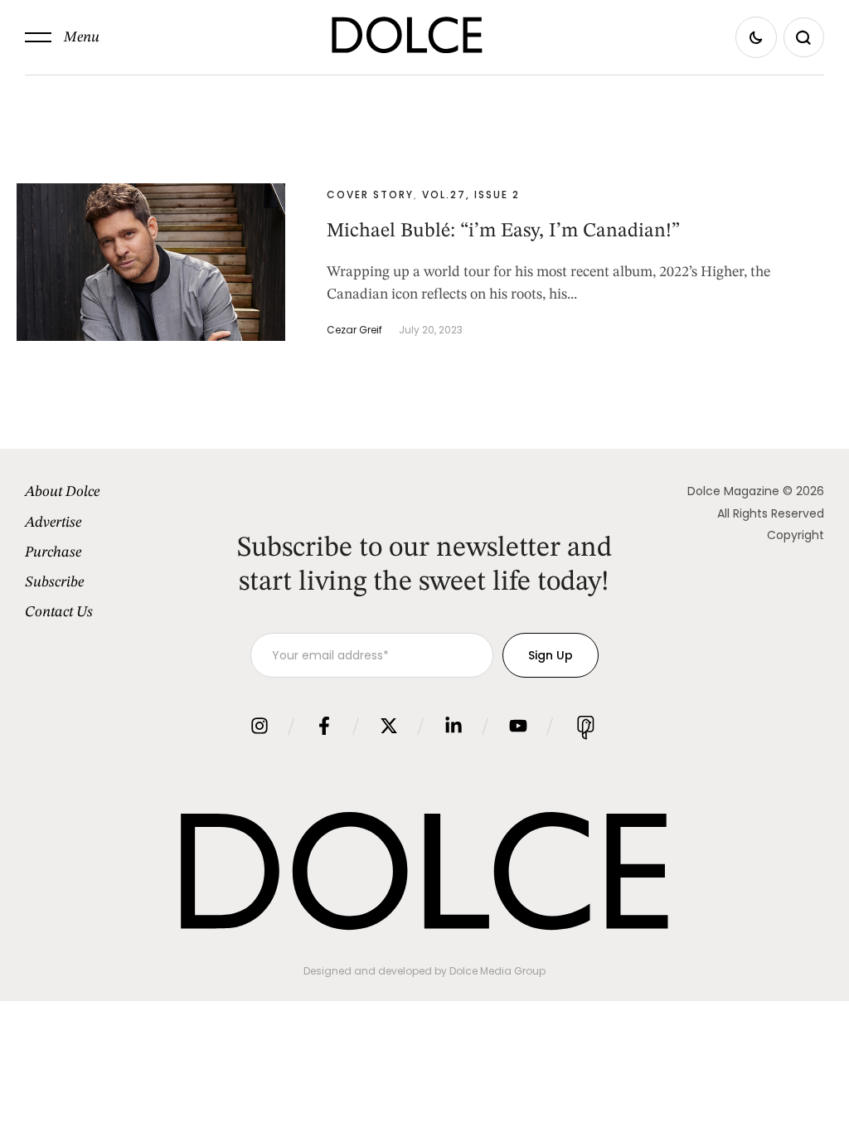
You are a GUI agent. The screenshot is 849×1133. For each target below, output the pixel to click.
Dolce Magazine (733, 491)
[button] (62, 37)
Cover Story (370, 194)
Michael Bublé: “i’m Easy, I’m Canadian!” (503, 231)
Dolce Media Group (497, 971)
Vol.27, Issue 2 (471, 194)
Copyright (795, 535)
